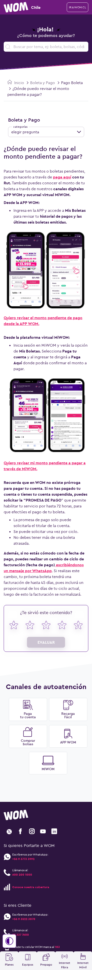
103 (57, 947)
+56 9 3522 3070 (23, 919)
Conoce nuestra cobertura (30, 887)
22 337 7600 (20, 934)
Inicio (18, 82)
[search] (46, 47)
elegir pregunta (25, 131)
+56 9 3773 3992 (23, 859)
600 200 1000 (22, 874)
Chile (35, 7)
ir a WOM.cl (77, 7)
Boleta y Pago (42, 82)
